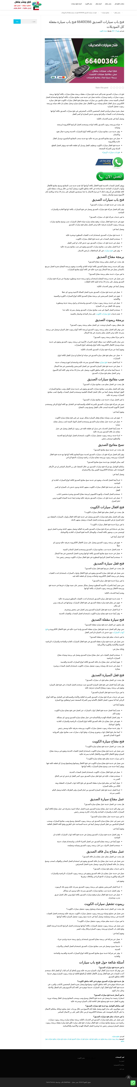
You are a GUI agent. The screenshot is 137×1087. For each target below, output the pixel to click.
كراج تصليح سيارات (76, 4)
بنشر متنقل (108, 4)
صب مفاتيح (97, 1039)
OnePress (67, 1082)
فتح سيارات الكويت (103, 314)
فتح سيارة (103, 362)
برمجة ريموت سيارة (114, 1039)
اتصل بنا (121, 1061)
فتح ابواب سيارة (89, 1039)
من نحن (121, 1069)
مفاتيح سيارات (116, 1036)
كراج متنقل (98, 4)
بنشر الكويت (88, 4)
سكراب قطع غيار (119, 4)
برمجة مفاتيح (104, 1039)
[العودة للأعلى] (128, 1077)
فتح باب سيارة (67, 1039)
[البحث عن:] (29, 21)
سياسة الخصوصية (119, 1065)
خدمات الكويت (103, 31)
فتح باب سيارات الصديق (78, 1039)
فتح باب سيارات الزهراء (111, 152)
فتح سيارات (108, 250)
